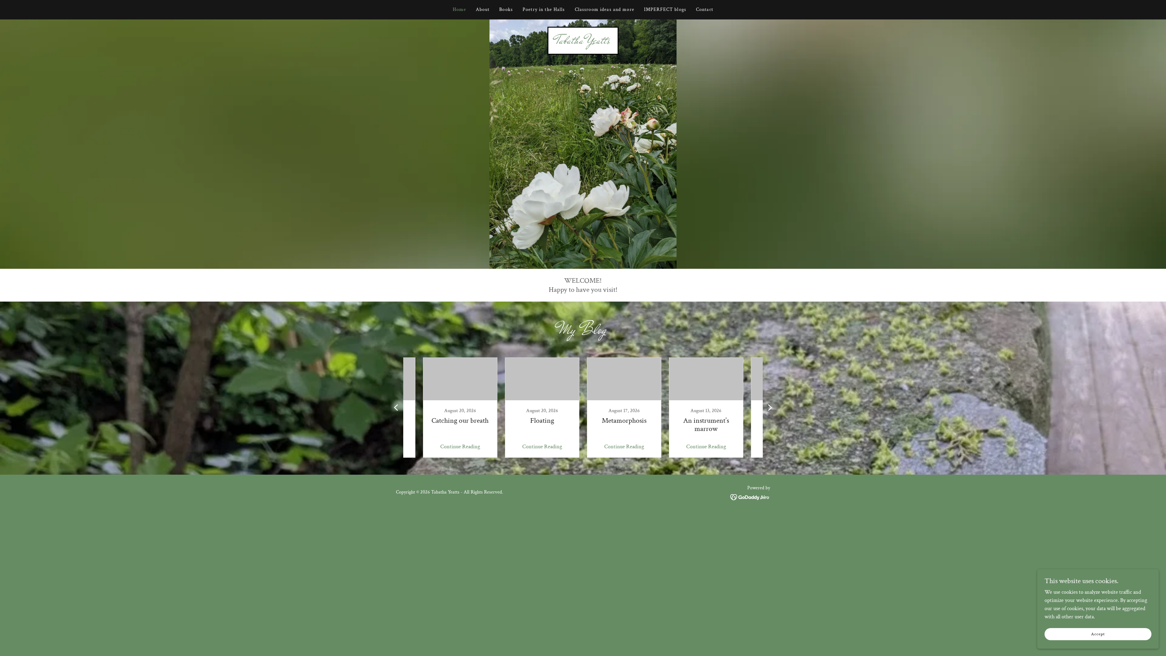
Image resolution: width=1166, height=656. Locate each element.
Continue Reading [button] (460, 446)
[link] (583, 41)
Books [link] (506, 9)
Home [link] (459, 9)
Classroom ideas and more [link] (604, 9)
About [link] (483, 9)
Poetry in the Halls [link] (544, 9)
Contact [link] (704, 9)
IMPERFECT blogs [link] (665, 9)
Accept (1098, 634)
